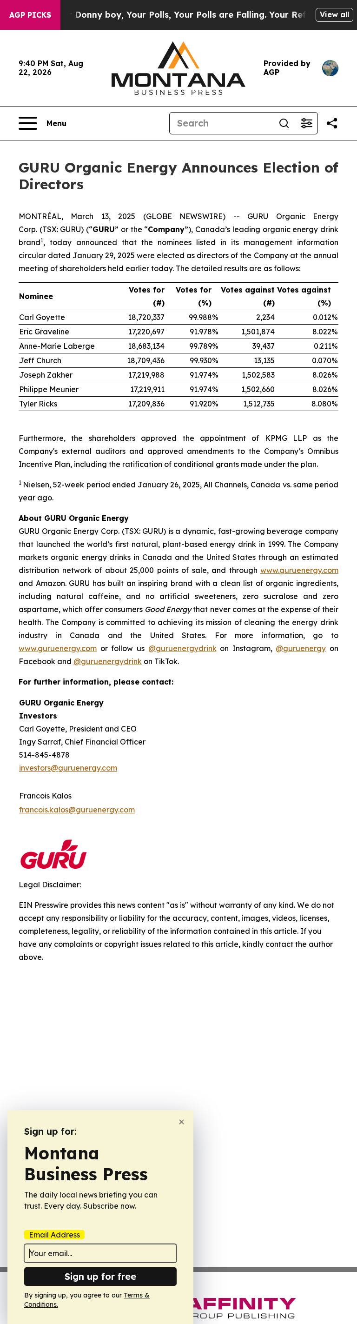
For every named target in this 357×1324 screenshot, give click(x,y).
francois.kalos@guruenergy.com (77, 809)
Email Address (54, 1234)
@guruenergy (301, 648)
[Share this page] (331, 123)
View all (334, 14)
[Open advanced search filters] (306, 123)
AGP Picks (30, 15)
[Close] (181, 1122)
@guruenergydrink (182, 648)
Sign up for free (100, 1276)
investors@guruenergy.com (68, 767)
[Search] (284, 123)
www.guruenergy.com (299, 570)
